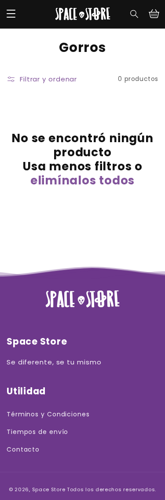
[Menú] (11, 14)
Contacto (23, 449)
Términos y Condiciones (48, 414)
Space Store (49, 489)
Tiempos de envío (37, 431)
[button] (134, 14)
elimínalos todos (82, 180)
